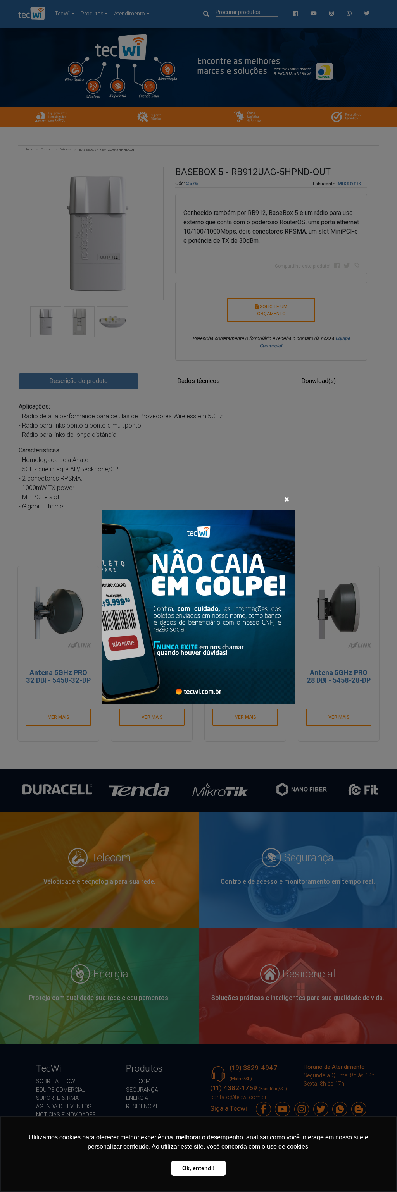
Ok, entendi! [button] (198, 1168)
